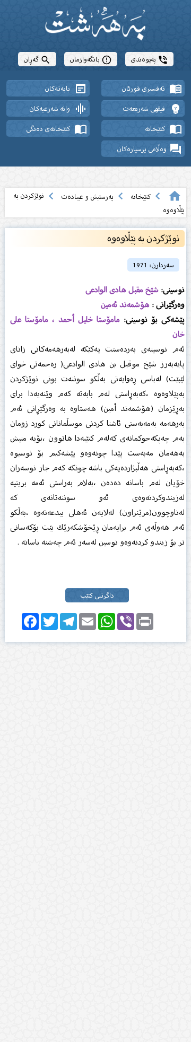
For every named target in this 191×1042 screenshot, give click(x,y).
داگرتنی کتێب (97, 595)
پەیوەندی (149, 59)
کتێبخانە (141, 196)
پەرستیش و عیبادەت (87, 196)
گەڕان (37, 59)
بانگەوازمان (91, 59)
